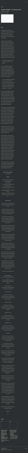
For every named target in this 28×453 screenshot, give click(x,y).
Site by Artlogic (9, 449)
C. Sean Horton (6, 2)
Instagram (25, 448)
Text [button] (5, 13)
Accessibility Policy (4, 448)
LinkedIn (26, 448)
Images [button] (2, 13)
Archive (2, 6)
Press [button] (7, 13)
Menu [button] (26, 2)
